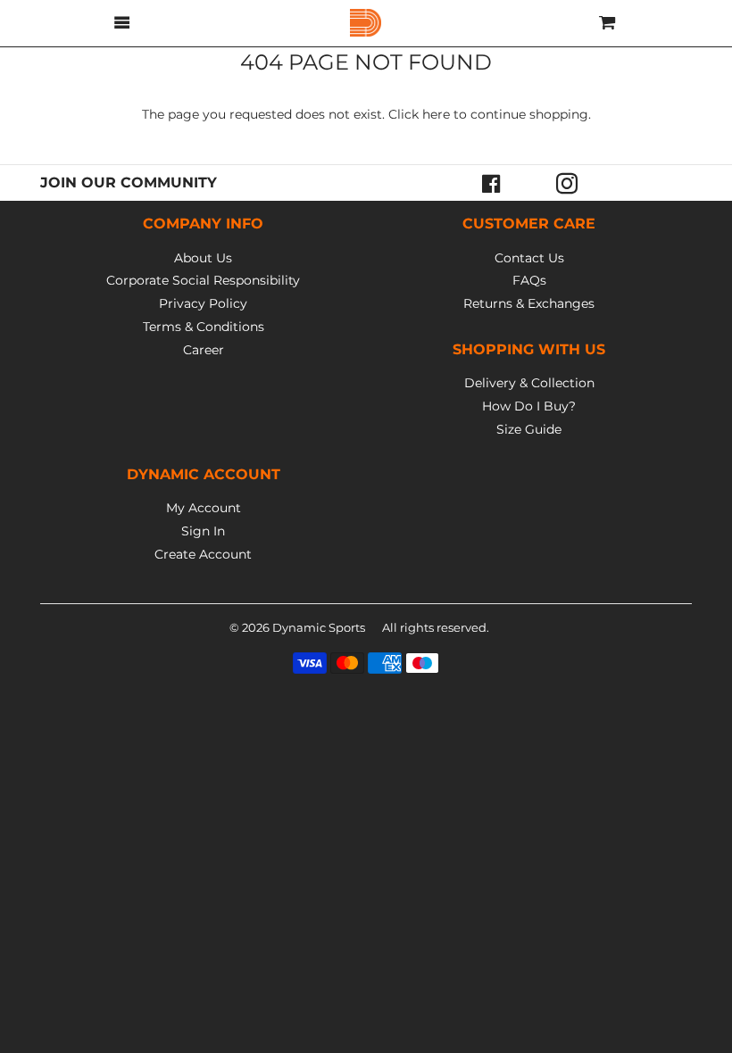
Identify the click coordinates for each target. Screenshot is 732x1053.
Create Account (203, 554)
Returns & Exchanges (529, 303)
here (436, 114)
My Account (203, 508)
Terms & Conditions (203, 327)
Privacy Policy (203, 303)
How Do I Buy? (529, 406)
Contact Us (529, 258)
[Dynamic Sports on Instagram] (567, 183)
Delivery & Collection (529, 383)
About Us (203, 258)
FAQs (529, 280)
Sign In (203, 531)
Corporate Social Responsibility (203, 280)
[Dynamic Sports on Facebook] (492, 183)
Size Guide (528, 429)
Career (203, 350)
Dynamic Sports (318, 627)
